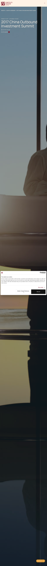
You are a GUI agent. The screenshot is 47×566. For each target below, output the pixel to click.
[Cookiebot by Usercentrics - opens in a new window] (41, 273)
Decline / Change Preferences (23, 291)
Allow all (38, 291)
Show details (40, 287)
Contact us (40, 561)
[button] (45, 4)
